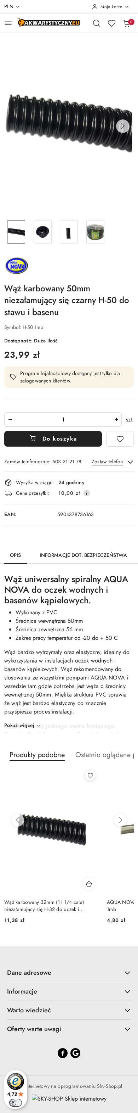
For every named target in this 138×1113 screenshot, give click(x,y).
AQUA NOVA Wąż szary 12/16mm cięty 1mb (48, 906)
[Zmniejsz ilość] (10, 419)
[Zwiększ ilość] (116, 419)
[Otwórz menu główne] (8, 23)
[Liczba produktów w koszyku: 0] (126, 23)
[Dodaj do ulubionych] (120, 439)
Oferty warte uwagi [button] (34, 1029)
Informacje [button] (22, 991)
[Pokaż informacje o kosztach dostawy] (87, 493)
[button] (123, 126)
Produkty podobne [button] (37, 755)
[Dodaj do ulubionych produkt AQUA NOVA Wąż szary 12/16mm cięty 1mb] (90, 775)
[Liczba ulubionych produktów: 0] (111, 23)
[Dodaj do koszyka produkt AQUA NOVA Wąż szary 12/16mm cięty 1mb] (89, 883)
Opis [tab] (15, 555)
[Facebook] (63, 1053)
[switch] (15, 1103)
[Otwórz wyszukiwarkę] (96, 23)
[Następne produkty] (120, 820)
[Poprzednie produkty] (17, 820)
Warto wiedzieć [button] (29, 1010)
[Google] (75, 1053)
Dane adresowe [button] (29, 972)
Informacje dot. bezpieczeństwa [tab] (83, 555)
